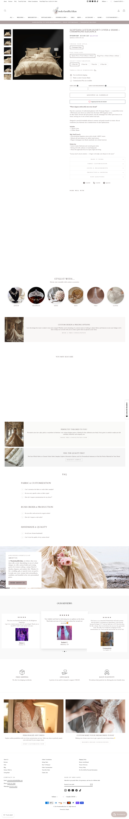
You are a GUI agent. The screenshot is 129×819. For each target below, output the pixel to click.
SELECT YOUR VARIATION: (80, 61)
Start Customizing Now (33, 744)
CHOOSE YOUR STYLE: (79, 44)
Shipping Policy (82, 760)
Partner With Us (8, 770)
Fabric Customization (97, 164)
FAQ (15, 1)
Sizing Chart (45, 762)
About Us (6, 760)
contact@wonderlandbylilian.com (15, 780)
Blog (5, 767)
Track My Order (22, 1)
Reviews (10, 1)
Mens (79, 17)
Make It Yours (97, 159)
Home (100, 17)
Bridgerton (32, 17)
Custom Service (112, 17)
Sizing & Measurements (97, 168)
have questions (97, 177)
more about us (17, 583)
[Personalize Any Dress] (33, 716)
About (5, 1)
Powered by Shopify (64, 810)
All (11, 17)
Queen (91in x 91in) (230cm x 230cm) (83, 56)
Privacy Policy (82, 767)
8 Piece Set (103, 64)
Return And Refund (84, 762)
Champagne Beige (77, 47)
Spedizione (72, 38)
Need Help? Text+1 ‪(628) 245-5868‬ (48, 1)
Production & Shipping (97, 173)
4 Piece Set (75, 64)
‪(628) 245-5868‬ (11, 783)
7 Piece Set (94, 64)
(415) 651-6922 (13, 786)
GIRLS (72, 17)
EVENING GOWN (61, 17)
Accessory (89, 17)
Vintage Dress (46, 17)
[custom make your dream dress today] (95, 716)
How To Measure (46, 765)
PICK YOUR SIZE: (77, 52)
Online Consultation (33, 1)
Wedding (20, 17)
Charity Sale (45, 773)
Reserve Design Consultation (95, 742)
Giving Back (7, 773)
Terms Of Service (83, 765)
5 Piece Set (84, 64)
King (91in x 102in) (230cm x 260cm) (108, 56)
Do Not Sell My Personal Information (88, 770)
